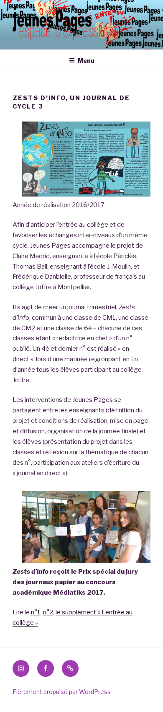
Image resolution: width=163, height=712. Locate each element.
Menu (86, 60)
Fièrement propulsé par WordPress (62, 691)
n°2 (48, 612)
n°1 (36, 612)
